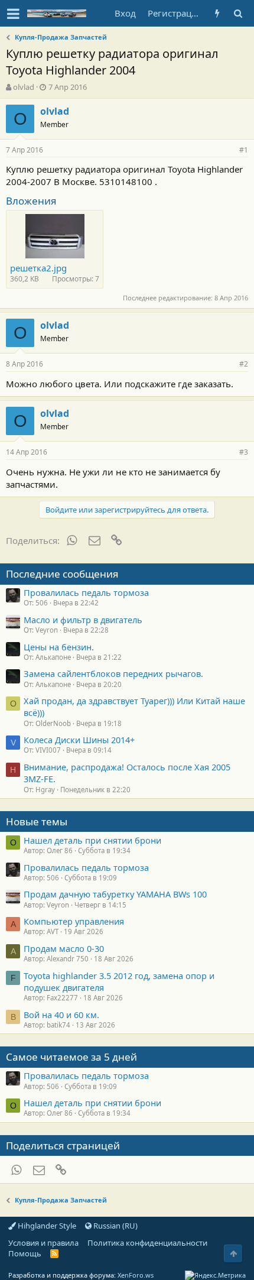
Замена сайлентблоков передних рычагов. (113, 673)
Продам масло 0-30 (64, 948)
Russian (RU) (115, 1225)
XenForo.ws (136, 1275)
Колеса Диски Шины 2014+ (79, 740)
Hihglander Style (46, 1225)
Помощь (24, 1253)
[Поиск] (237, 13)
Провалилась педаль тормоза (86, 592)
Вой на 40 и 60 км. (61, 1014)
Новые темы (36, 821)
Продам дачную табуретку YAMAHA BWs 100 (115, 894)
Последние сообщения (62, 574)
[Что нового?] (217, 13)
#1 (243, 150)
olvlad (23, 87)
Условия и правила (43, 1242)
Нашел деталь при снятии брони (92, 840)
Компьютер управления (74, 921)
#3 (243, 452)
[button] (13, 13)
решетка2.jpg (38, 268)
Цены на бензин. (59, 647)
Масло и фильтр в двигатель (83, 620)
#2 (243, 364)
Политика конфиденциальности (147, 1242)
